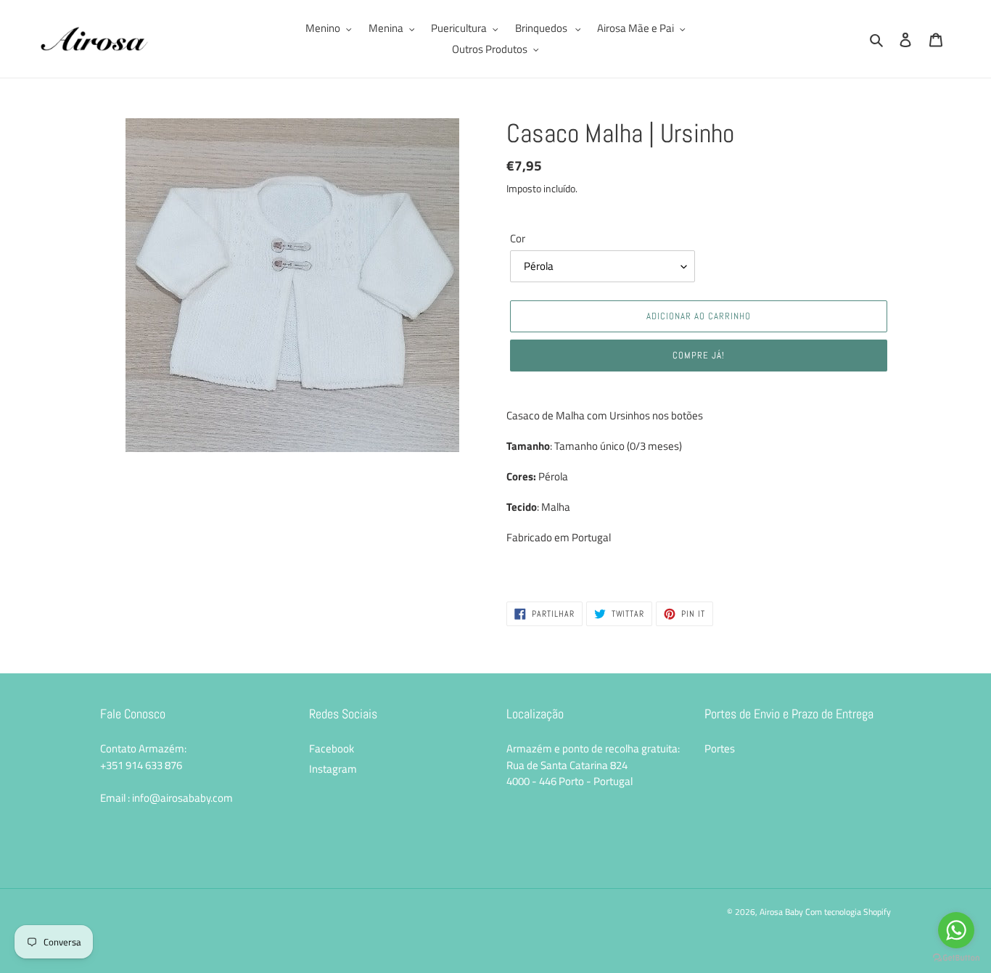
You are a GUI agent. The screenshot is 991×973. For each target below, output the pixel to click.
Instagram (333, 768)
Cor (517, 239)
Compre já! (699, 355)
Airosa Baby (781, 912)
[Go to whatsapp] (956, 930)
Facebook (331, 748)
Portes (719, 748)
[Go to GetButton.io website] (956, 958)
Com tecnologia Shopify (848, 912)
